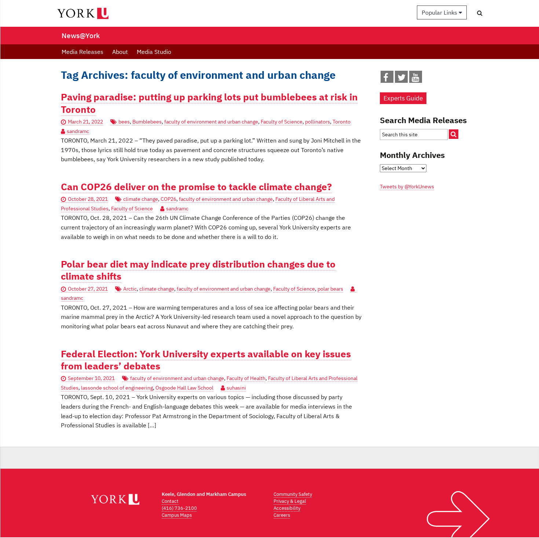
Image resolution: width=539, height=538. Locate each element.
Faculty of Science (281, 121)
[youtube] (415, 78)
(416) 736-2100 (179, 508)
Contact (170, 501)
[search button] (480, 12)
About (120, 51)
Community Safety (293, 494)
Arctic (130, 288)
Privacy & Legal (290, 501)
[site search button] (453, 134)
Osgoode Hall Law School (184, 387)
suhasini (236, 387)
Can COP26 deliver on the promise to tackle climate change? (196, 187)
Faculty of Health (246, 378)
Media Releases (82, 51)
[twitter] (401, 78)
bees (124, 121)
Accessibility (287, 508)
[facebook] (386, 78)
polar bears (330, 288)
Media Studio (154, 51)
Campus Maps (177, 515)
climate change (140, 199)
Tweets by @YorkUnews (407, 186)
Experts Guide (403, 98)
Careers (282, 515)
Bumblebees (147, 121)
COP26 (168, 199)
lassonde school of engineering (117, 387)
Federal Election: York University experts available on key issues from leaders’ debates (206, 360)
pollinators (317, 121)
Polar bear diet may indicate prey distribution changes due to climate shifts (198, 270)
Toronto (342, 121)
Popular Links (440, 12)
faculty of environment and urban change (211, 121)
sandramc (78, 131)
